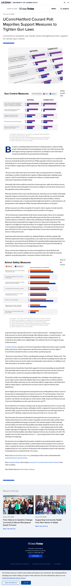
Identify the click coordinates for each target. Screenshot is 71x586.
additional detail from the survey (19, 455)
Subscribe (35, 556)
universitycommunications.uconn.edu (35, 550)
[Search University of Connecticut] (64, 2)
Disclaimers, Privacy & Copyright (41, 564)
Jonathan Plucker (11, 347)
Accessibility (57, 564)
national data (9, 458)
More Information (11, 583)
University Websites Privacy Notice (14, 578)
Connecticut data (21, 458)
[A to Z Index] (68, 2)
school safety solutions (27, 469)
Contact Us (30, 553)
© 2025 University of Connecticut (19, 564)
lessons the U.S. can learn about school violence (43, 462)
